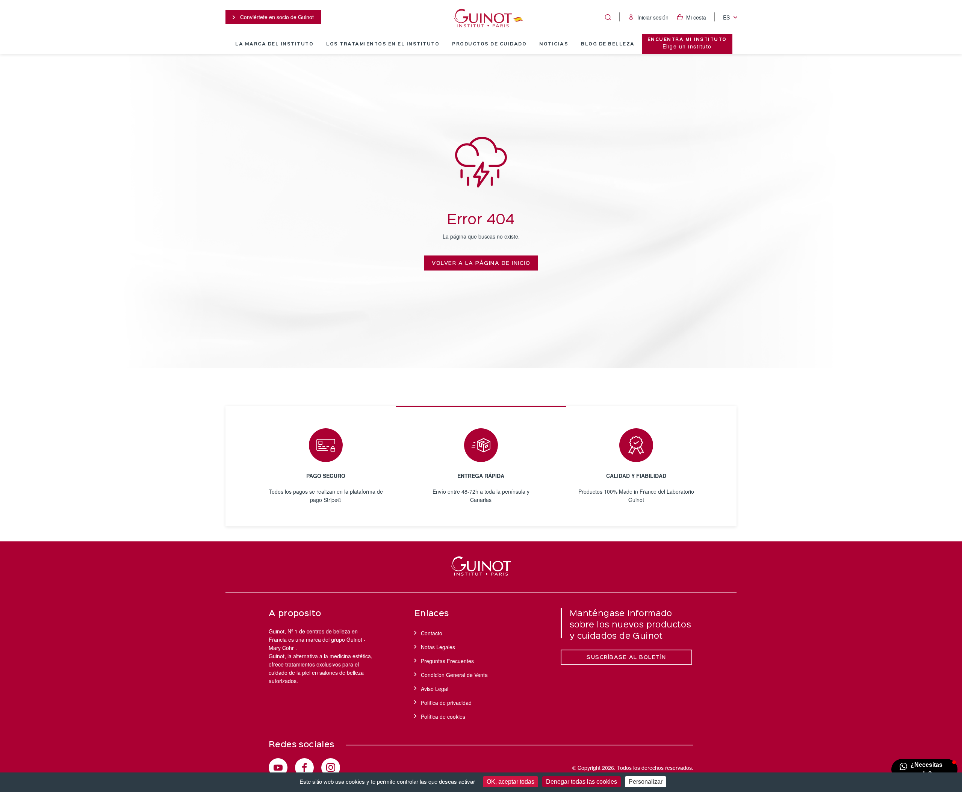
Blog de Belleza (608, 44)
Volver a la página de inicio (481, 263)
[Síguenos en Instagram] (330, 767)
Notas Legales (438, 647)
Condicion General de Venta (454, 675)
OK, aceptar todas (510, 781)
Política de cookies (443, 716)
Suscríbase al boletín (626, 657)
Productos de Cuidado (489, 44)
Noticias (553, 44)
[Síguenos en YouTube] (278, 767)
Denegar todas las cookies (581, 781)
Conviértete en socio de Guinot (276, 17)
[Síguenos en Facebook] (304, 767)
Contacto (431, 633)
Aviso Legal (434, 688)
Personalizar (646, 781)
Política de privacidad (446, 702)
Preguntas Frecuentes (447, 661)
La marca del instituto (274, 44)
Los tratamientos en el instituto (382, 44)
